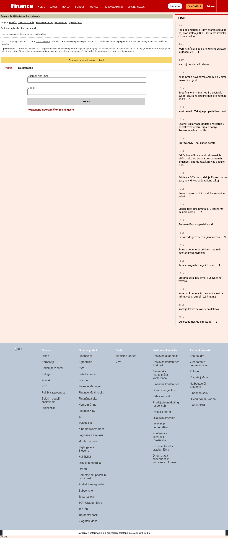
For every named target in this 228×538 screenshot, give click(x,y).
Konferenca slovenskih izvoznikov (160, 436)
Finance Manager (90, 386)
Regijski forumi (162, 411)
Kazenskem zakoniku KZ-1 (28, 48)
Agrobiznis (85, 361)
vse (8, 28)
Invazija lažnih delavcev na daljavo (198, 309)
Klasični (13, 22)
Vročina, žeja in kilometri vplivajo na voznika (199, 279)
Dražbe (83, 380)
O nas (45, 355)
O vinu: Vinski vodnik (203, 399)
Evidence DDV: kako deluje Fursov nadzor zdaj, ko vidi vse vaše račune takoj (203, 179)
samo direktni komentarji (21, 34)
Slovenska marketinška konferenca (160, 374)
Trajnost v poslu (89, 514)
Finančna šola (88, 398)
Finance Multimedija (91, 392)
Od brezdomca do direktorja (194, 321)
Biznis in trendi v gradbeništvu (163, 448)
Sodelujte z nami (52, 368)
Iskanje (36, 16)
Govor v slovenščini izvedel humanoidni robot (201, 195)
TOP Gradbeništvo (90, 502)
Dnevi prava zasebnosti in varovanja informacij (165, 459)
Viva (118, 361)
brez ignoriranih (29, 28)
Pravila (29, 16)
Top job (83, 508)
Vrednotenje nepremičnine (198, 363)
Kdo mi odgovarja (44, 22)
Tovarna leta (86, 496)
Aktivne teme (61, 22)
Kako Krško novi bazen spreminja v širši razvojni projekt (202, 78)
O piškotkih (49, 407)
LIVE (42, 6)
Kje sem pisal (75, 22)
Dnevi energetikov (164, 390)
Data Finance (87, 374)
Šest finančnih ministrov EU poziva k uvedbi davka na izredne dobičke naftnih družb (202, 96)
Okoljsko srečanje (164, 417)
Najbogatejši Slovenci (87, 449)
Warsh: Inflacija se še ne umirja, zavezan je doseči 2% (202, 50)
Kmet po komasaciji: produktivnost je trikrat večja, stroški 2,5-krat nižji (200, 295)
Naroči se (175, 6)
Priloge (46, 374)
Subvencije (86, 490)
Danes (54, 6)
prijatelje (15, 28)
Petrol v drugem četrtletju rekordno (199, 237)
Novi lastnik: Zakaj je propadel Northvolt (202, 111)
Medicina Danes (126, 355)
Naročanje (48, 361)
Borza (66, 6)
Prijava (8, 67)
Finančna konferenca (166, 384)
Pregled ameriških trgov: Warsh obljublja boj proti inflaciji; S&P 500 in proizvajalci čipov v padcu (202, 33)
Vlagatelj (194, 6)
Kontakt (46, 380)
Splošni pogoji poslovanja (51, 400)
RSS (45, 386)
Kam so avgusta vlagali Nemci (196, 265)
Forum (79, 6)
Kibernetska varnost (91, 428)
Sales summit (161, 396)
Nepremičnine (87, 404)
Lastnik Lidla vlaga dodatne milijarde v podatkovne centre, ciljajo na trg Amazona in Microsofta (201, 127)
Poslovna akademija (165, 355)
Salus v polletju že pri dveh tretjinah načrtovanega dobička (199, 251)
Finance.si (85, 355)
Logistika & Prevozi (91, 435)
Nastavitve (20, 16)
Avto (81, 368)
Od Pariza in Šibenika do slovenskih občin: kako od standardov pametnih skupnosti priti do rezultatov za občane (201, 158)
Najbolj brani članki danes (193, 64)
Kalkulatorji (114, 6)
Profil (12, 16)
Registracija (25, 67)
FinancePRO (87, 410)
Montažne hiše (88, 441)
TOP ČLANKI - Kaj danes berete (196, 142)
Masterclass (136, 6)
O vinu (83, 468)
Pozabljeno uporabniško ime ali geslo (50, 109)
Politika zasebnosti (53, 392)
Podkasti (94, 6)
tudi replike (40, 34)
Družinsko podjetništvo (160, 425)
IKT (81, 416)
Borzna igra (197, 355)
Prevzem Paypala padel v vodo (196, 224)
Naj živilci (85, 456)
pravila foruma (43, 41)
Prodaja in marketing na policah (166, 404)
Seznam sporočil (26, 22)
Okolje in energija (90, 462)
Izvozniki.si (85, 422)
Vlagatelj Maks (88, 521)
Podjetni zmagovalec (92, 484)
